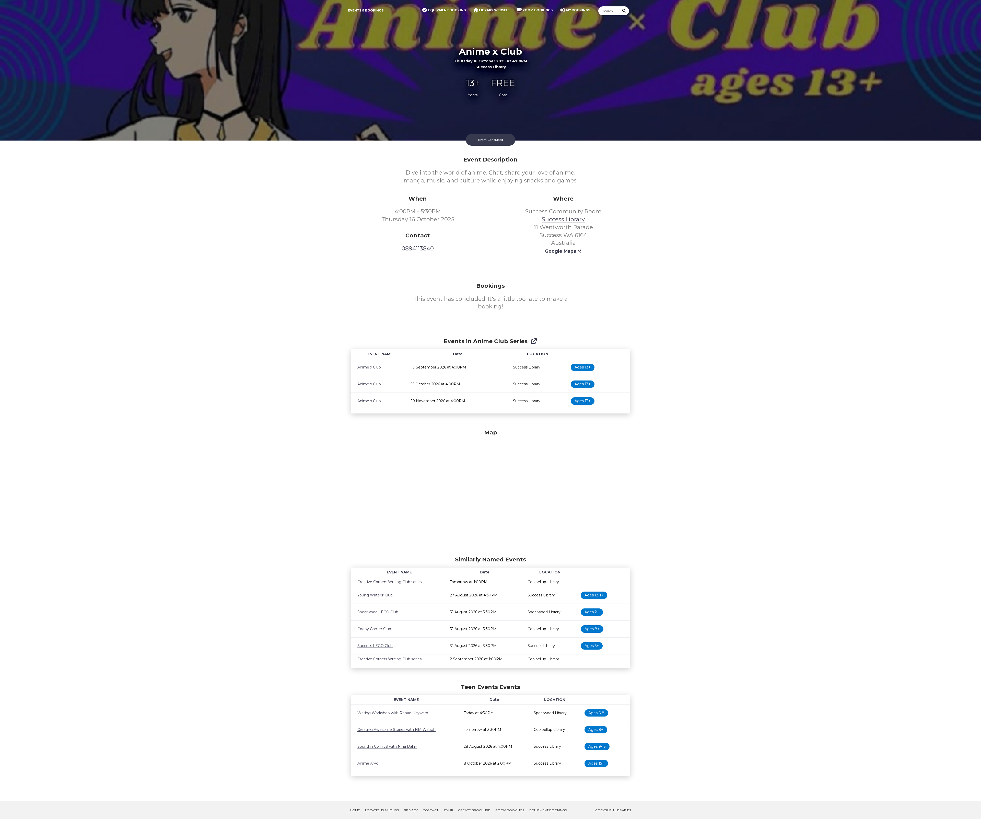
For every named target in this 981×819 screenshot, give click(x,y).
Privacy (411, 810)
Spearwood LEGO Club (377, 612)
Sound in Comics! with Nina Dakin (387, 746)
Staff (448, 810)
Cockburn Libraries (613, 810)
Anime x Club (369, 367)
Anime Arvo (367, 763)
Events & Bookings (365, 10)
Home (355, 810)
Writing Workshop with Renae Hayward (392, 713)
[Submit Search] (624, 10)
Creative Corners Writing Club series (389, 582)
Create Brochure (474, 810)
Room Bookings (509, 810)
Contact (430, 810)
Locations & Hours (382, 810)
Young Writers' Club (375, 595)
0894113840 (418, 248)
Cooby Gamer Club (374, 629)
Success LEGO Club (375, 645)
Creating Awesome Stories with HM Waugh (396, 729)
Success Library (563, 219)
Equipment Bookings (548, 810)
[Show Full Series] (533, 341)
